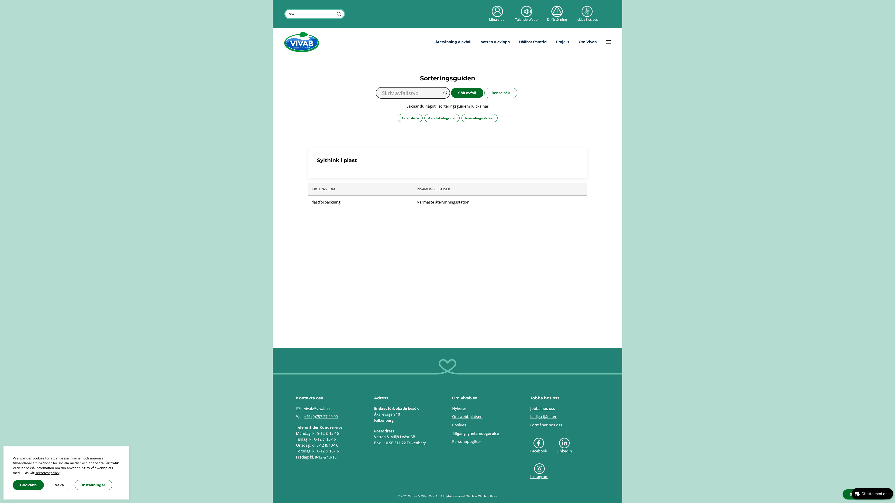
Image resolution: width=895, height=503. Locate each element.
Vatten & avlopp (495, 42)
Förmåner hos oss (546, 425)
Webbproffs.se (487, 496)
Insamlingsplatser (479, 118)
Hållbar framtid (533, 42)
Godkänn (28, 485)
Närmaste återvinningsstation (443, 202)
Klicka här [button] (480, 106)
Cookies (459, 425)
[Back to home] (301, 42)
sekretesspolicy (47, 473)
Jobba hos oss (542, 408)
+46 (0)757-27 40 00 (321, 416)
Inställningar (93, 485)
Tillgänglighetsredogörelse (475, 433)
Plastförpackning (325, 202)
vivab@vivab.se (317, 408)
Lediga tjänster (543, 416)
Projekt (562, 42)
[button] (608, 42)
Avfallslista (410, 118)
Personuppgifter (466, 441)
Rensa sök (501, 93)
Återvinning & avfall (453, 42)
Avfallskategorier (442, 118)
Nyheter (459, 408)
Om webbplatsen (467, 416)
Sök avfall (467, 93)
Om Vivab (588, 42)
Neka (59, 485)
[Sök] (339, 14)
